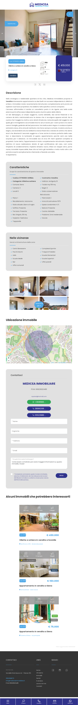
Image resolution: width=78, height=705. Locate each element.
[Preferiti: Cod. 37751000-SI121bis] (22, 619)
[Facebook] (34, 85)
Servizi (38, 678)
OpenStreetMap (62, 362)
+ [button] (8, 358)
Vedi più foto (12, 24)
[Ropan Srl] (39, 5)
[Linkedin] (44, 85)
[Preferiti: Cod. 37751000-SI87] (22, 574)
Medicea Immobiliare (39, 384)
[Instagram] (59, 670)
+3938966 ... (40, 402)
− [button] (8, 361)
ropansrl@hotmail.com (39, 396)
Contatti (39, 686)
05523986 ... (40, 415)
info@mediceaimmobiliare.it (15, 681)
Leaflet (52, 362)
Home (38, 670)
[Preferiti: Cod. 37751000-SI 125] (22, 528)
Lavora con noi (41, 684)
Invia (61, 475)
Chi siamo (39, 673)
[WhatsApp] (66, 670)
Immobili (39, 675)
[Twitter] (39, 85)
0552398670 (10, 678)
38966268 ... (40, 408)
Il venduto (39, 681)
